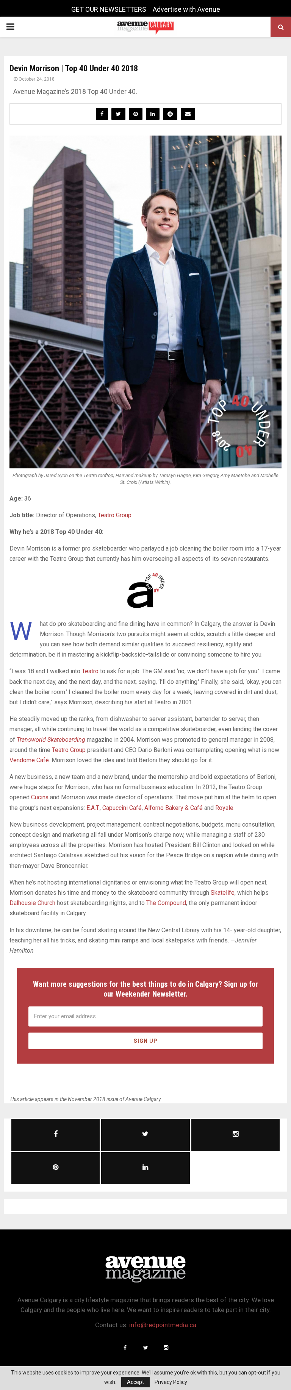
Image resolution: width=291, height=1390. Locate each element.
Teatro (90, 671)
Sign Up (146, 1041)
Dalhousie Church (32, 902)
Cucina (39, 797)
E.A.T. (93, 807)
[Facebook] (125, 1347)
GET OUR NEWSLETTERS (108, 9)
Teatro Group (114, 515)
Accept (135, 1382)
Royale (224, 807)
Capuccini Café (122, 807)
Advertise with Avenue (186, 9)
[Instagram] (166, 1347)
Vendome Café (29, 760)
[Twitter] (145, 1347)
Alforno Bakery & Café (173, 807)
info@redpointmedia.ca (162, 1325)
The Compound (166, 902)
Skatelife (223, 892)
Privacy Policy (171, 1382)
